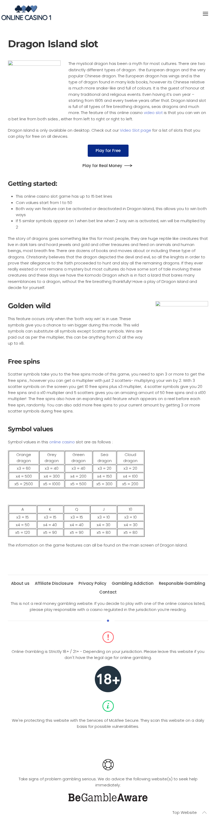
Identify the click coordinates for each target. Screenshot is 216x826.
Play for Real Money (102, 165)
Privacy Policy (92, 583)
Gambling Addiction (133, 583)
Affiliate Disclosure (54, 583)
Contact (108, 592)
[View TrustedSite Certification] (108, 742)
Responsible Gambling (182, 583)
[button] (205, 14)
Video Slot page (135, 130)
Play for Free (108, 150)
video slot (153, 112)
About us (20, 583)
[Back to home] (26, 14)
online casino (62, 442)
